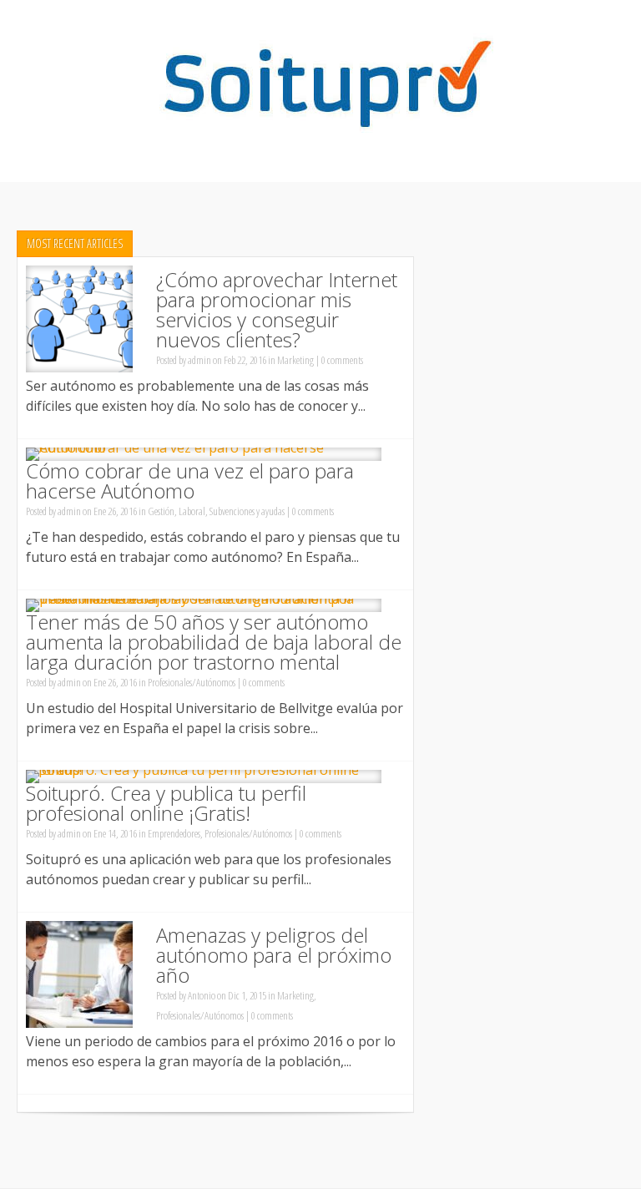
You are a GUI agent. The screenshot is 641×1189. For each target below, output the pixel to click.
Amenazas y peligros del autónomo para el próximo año (273, 955)
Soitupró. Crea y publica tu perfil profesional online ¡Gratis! (166, 803)
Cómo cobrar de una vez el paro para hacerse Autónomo (190, 480)
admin (199, 359)
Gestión (161, 511)
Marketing (295, 359)
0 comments (342, 359)
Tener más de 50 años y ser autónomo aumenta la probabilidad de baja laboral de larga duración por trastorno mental (213, 641)
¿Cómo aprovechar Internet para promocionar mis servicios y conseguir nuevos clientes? (276, 309)
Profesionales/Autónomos (191, 682)
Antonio (201, 995)
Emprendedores (174, 833)
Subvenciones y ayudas (247, 511)
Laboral (192, 511)
